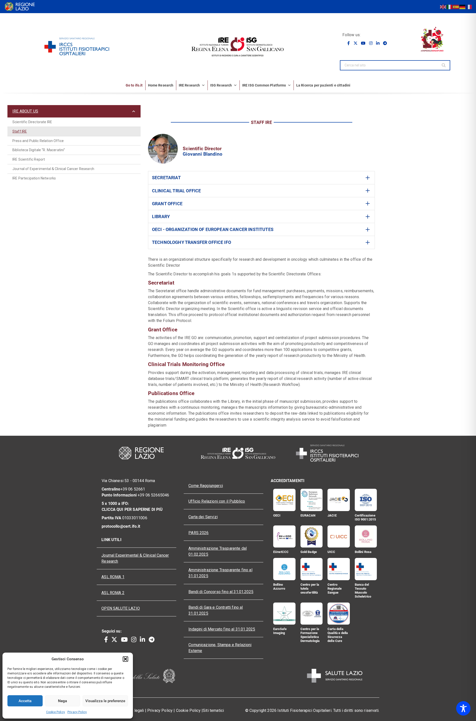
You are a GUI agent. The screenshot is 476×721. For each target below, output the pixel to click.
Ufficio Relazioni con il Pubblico (216, 501)
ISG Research (221, 85)
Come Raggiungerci (205, 485)
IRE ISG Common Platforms (264, 85)
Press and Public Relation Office (38, 141)
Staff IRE (19, 131)
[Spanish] (456, 6)
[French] (469, 6)
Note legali (134, 710)
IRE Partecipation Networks (34, 178)
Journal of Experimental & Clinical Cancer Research (53, 169)
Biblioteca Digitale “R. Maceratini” (38, 150)
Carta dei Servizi (203, 517)
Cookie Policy (55, 712)
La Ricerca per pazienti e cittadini (323, 85)
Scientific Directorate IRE (32, 122)
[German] (462, 6)
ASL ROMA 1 (112, 577)
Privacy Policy (77, 712)
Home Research (161, 85)
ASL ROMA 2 (112, 592)
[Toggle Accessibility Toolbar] (463, 708)
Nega (62, 701)
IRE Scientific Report (28, 159)
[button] (125, 659)
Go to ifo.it (134, 85)
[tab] (261, 177)
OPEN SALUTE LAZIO (120, 608)
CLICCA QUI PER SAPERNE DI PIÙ (132, 509)
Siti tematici (213, 710)
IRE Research (189, 85)
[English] (443, 6)
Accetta (25, 701)
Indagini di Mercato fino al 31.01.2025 (221, 629)
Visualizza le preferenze (105, 701)
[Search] (444, 65)
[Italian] (449, 6)
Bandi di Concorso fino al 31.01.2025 (220, 591)
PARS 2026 (198, 532)
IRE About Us (25, 111)
